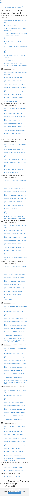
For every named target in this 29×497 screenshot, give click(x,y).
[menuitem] (1, 3)
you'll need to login (20, 491)
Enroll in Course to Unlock (14, 493)
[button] (1, 1)
